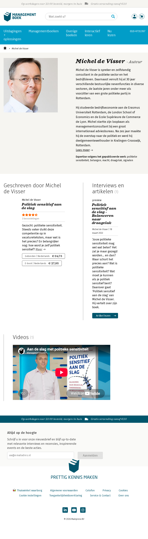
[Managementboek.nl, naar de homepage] (20, 20)
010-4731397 (137, 31)
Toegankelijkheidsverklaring (65, 495)
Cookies (123, 490)
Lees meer (83, 150)
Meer (39, 249)
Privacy (107, 490)
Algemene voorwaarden (64, 490)
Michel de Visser (20, 48)
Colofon (90, 490)
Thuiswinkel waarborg (29, 490)
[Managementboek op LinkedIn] (65, 510)
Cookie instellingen (30, 495)
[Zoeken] (113, 16)
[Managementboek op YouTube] (74, 510)
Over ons (123, 495)
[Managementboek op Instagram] (83, 510)
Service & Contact (100, 495)
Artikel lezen (103, 315)
